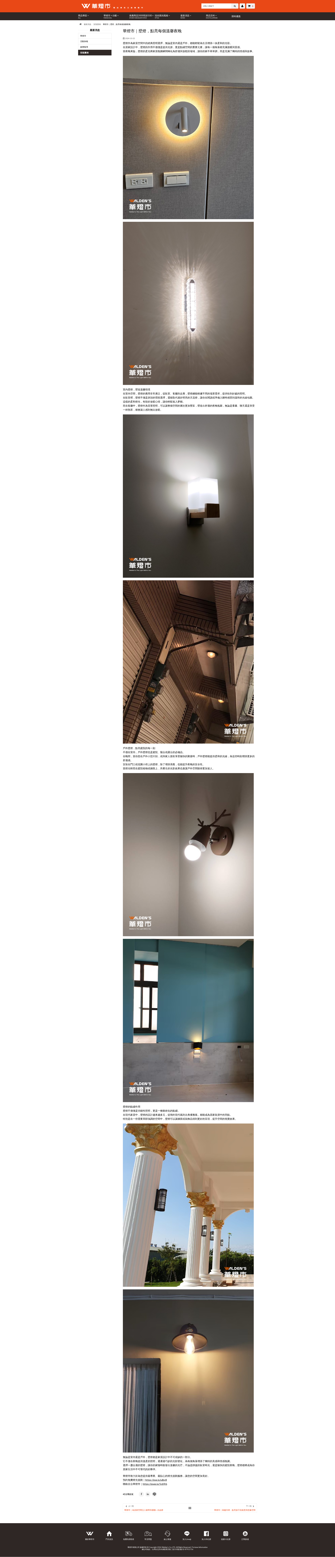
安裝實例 (97, 24)
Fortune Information (200, 1547)
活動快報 (84, 41)
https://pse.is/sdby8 (156, 1480)
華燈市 (83, 36)
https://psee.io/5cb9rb (155, 1484)
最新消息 (87, 24)
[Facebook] (141, 1494)
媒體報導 (84, 47)
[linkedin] (147, 1494)
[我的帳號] (242, 6)
